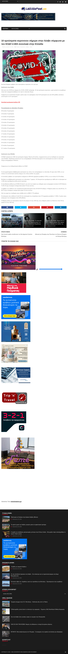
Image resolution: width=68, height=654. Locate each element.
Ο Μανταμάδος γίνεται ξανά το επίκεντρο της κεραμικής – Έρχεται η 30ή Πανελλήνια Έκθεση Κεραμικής (38, 609)
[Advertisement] (20, 22)
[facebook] (58, 2)
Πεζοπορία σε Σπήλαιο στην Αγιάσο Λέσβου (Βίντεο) (24, 517)
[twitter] (60, 2)
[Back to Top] (65, 652)
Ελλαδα (18, 47)
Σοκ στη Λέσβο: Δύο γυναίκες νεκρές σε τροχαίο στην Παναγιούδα (28, 616)
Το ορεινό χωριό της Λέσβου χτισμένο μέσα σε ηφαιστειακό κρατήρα (28, 524)
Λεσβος (27, 47)
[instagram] (66, 2)
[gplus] (63, 2)
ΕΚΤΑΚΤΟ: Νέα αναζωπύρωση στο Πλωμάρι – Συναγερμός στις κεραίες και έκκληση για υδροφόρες (37, 631)
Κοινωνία (49, 215)
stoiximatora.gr (16, 501)
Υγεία (31, 47)
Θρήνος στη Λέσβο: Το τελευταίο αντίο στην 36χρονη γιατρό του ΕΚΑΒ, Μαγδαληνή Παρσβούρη (33, 222)
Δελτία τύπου (6, 215)
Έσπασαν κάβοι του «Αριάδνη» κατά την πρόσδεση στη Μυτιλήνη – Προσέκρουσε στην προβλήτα (36, 581)
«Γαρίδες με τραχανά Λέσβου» (19, 566)
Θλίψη (26, 215)
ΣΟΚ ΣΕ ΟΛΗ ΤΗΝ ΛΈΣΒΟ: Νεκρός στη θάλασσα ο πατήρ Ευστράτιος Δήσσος (31, 624)
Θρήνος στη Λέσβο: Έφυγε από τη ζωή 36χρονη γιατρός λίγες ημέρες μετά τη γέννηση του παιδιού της (55, 222)
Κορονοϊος (22, 47)
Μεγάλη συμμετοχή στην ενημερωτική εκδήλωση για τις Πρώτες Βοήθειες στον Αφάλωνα (11, 222)
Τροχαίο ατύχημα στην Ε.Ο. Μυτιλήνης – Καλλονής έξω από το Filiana (29, 601)
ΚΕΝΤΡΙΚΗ (5, 28)
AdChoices (4, 645)
